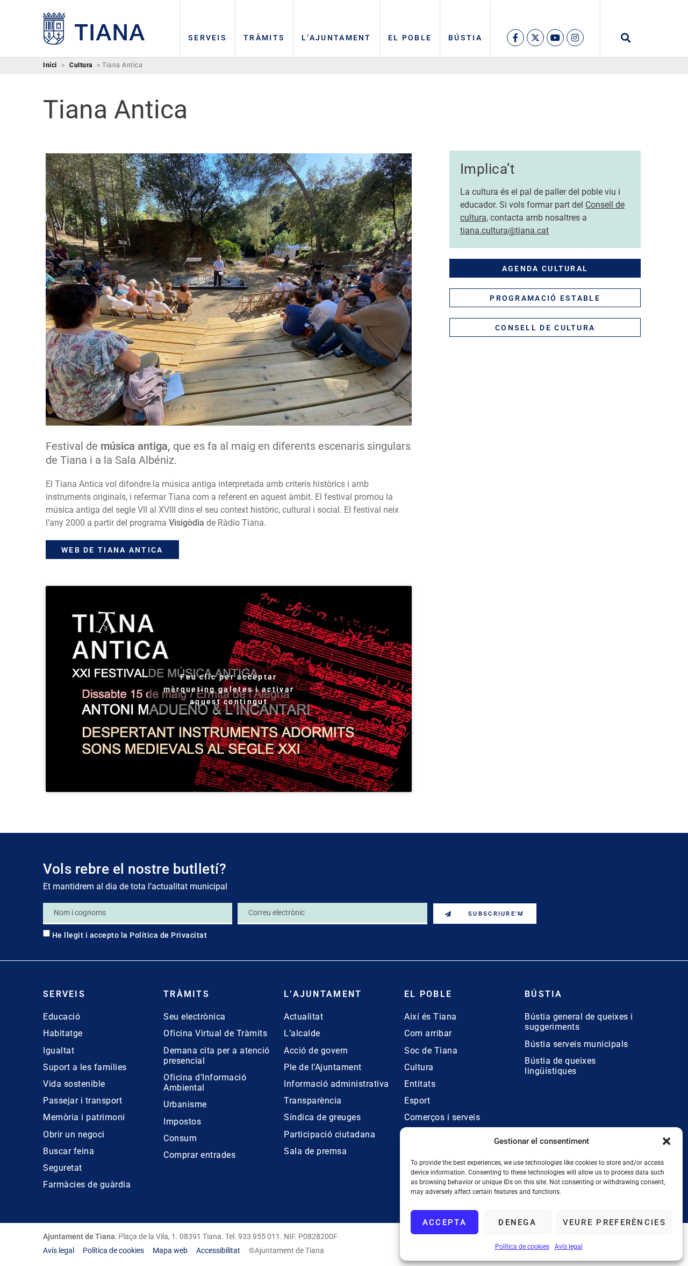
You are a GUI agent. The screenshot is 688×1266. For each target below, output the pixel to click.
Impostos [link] (182, 1121)
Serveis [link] (207, 37)
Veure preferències (614, 1222)
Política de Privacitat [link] (168, 935)
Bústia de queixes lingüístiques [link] (560, 1066)
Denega (517, 1222)
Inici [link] (50, 65)
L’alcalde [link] (302, 1033)
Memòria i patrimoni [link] (84, 1117)
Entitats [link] (419, 1084)
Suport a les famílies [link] (85, 1067)
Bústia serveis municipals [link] (576, 1044)
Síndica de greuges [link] (322, 1117)
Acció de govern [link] (316, 1050)
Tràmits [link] (264, 37)
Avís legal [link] (569, 1246)
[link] (94, 28)
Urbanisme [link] (185, 1104)
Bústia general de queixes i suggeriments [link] (579, 1022)
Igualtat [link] (58, 1050)
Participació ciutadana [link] (329, 1134)
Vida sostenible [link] (74, 1084)
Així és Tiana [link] (430, 1017)
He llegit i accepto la (129, 935)
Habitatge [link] (63, 1033)
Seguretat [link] (62, 1168)
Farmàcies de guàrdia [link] (87, 1184)
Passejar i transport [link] (82, 1100)
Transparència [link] (313, 1100)
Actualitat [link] (303, 1017)
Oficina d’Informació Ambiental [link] (204, 1082)
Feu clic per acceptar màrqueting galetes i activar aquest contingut (228, 688)
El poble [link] (410, 37)
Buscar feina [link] (68, 1151)
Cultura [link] (80, 65)
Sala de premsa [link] (315, 1151)
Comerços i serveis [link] (442, 1117)
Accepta (444, 1222)
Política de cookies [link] (522, 1246)
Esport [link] (417, 1100)
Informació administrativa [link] (336, 1084)
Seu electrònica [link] (194, 1017)
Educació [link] (61, 1017)
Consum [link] (180, 1138)
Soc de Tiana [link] (430, 1050)
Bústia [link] (465, 37)
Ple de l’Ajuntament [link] (323, 1067)
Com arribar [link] (428, 1033)
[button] (666, 1141)
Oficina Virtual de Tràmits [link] (215, 1033)
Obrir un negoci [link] (74, 1134)
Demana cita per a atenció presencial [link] (216, 1055)
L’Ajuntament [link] (336, 37)
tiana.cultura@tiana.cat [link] (504, 230)
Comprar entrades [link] (199, 1155)
